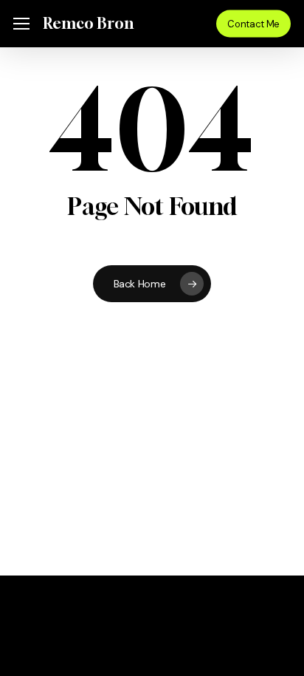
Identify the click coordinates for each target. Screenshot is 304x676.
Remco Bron (88, 23)
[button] (21, 24)
